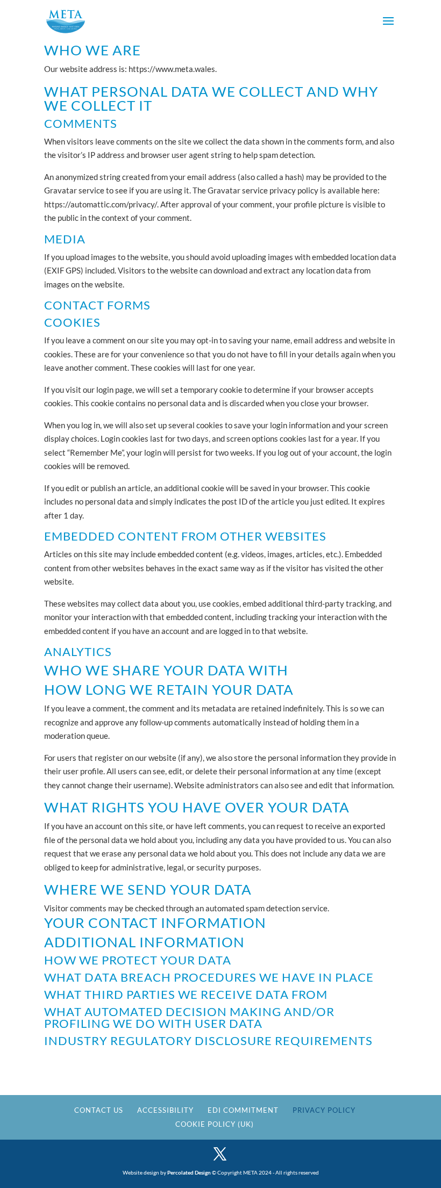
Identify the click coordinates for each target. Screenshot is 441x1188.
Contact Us (98, 1110)
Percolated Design (189, 1172)
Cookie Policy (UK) (214, 1124)
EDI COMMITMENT (243, 1110)
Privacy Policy (324, 1110)
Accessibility (165, 1110)
